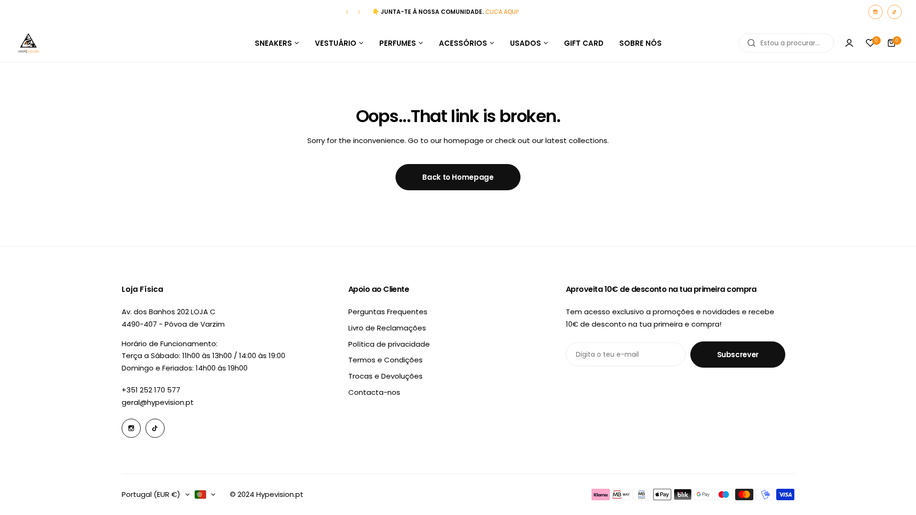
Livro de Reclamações (387, 328)
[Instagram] (875, 12)
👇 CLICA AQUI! (445, 12)
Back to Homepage (457, 177)
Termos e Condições (385, 360)
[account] (849, 42)
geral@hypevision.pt (158, 402)
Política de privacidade (389, 344)
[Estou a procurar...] (751, 42)
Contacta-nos (374, 392)
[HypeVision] (28, 43)
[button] (347, 12)
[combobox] (786, 42)
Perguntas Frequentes (387, 312)
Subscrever (738, 355)
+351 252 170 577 (151, 390)
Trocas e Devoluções (385, 376)
